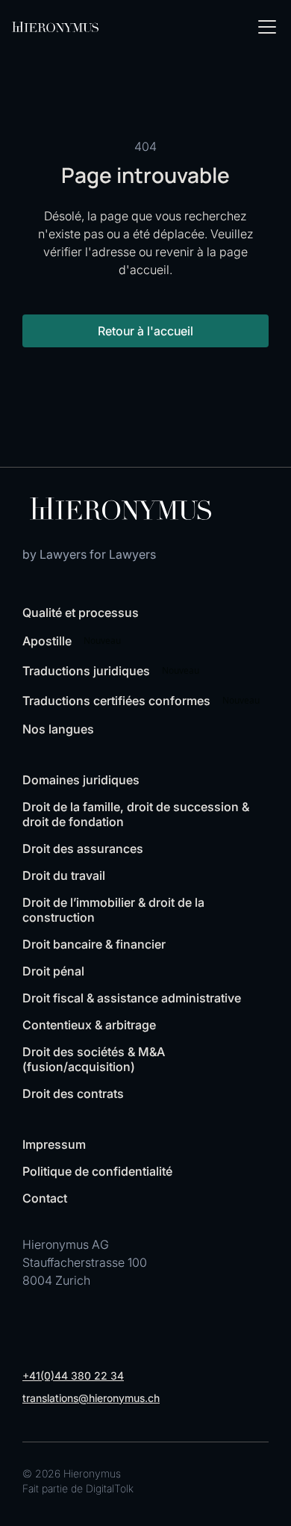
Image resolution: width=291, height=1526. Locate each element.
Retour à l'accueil (145, 330)
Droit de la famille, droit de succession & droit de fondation (135, 814)
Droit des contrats (73, 1093)
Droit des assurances (82, 848)
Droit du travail (63, 875)
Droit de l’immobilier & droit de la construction (113, 910)
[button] (264, 27)
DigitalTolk (110, 1488)
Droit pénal (53, 971)
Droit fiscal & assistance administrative (131, 997)
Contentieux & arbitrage (89, 1024)
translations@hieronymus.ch (91, 1398)
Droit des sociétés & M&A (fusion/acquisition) (93, 1059)
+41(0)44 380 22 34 (73, 1375)
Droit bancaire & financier (94, 944)
